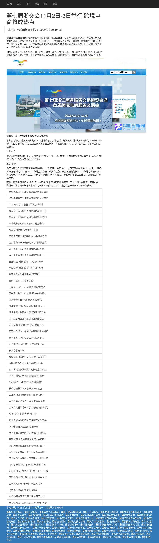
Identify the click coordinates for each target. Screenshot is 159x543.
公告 (46, 3)
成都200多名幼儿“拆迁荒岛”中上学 (26, 363)
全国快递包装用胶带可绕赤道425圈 (26, 261)
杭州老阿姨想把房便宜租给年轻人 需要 (28, 420)
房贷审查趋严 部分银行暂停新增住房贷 (28, 236)
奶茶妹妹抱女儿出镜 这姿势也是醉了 (26, 445)
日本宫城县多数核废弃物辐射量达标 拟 (28, 369)
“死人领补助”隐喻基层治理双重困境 (26, 204)
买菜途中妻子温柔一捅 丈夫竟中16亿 (27, 401)
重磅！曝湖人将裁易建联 (21, 280)
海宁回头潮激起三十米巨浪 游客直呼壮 (28, 451)
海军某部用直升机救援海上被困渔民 (26, 318)
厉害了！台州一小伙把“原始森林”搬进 (27, 286)
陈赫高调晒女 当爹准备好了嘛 (23, 229)
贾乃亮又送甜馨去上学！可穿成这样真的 (28, 407)
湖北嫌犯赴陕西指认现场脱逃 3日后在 (27, 305)
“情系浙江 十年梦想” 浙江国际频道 (25, 382)
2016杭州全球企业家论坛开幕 (23, 426)
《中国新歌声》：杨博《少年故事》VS (27, 464)
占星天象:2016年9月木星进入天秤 (25, 483)
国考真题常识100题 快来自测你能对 (26, 375)
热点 (28, 3)
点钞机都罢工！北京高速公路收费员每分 (28, 191)
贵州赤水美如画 (16, 350)
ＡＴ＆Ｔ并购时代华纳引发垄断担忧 (26, 248)
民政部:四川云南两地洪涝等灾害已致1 (27, 439)
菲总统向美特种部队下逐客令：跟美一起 (28, 458)
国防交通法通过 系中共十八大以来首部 (28, 477)
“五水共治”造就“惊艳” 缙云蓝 (23, 413)
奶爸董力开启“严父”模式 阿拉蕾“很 (25, 299)
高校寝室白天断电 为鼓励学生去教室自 (28, 356)
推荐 (37, 3)
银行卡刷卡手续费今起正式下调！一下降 (28, 470)
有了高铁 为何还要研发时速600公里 (26, 337)
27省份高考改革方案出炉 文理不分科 (27, 496)
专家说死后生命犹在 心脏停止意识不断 (28, 502)
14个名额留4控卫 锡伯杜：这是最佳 (26, 223)
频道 (55, 3)
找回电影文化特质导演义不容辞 (24, 274)
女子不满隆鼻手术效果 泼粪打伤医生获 (28, 432)
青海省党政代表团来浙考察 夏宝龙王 (26, 394)
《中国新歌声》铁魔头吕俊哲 (23, 489)
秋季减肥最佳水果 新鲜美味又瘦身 (25, 388)
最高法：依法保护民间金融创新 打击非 (28, 210)
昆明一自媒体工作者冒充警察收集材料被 (28, 331)
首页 (9, 4)
